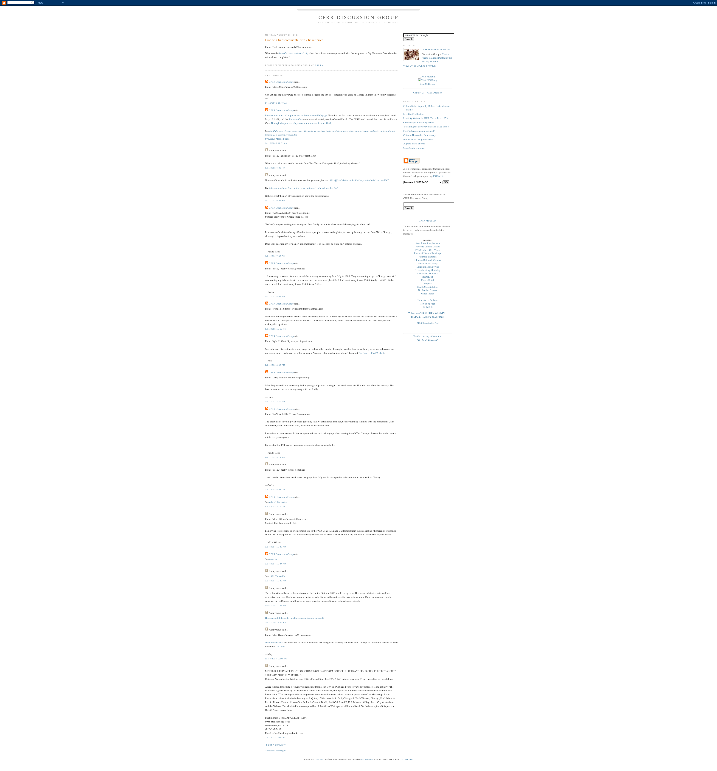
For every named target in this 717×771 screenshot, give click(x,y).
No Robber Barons (427, 290)
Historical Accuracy (428, 263)
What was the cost (274, 642)
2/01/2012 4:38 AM (275, 365)
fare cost (273, 559)
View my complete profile (419, 66)
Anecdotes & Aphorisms (427, 243)
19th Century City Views (427, 250)
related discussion (278, 502)
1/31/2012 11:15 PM (275, 329)
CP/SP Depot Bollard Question (418, 122)
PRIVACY (438, 176)
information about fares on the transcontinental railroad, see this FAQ (303, 188)
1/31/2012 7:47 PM (275, 256)
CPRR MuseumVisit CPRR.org (427, 80)
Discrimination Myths (428, 266)
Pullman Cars (296, 119)
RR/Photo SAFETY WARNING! (427, 317)
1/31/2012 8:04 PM (275, 296)
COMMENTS (408, 759)
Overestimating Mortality (427, 270)
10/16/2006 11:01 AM (276, 143)
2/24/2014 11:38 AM (275, 605)
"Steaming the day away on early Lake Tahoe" (426, 126)
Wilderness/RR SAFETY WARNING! (427, 313)
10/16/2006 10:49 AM (276, 103)
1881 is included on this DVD (358, 180)
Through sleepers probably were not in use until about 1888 (301, 123)
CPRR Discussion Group (358, 17)
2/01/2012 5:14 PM (275, 457)
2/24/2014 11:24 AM (275, 564)
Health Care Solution (427, 286)
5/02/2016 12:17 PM (275, 622)
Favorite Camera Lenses (428, 246)
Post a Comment (276, 745)
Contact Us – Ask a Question (427, 92)
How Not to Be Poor (428, 300)
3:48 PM (319, 65)
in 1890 (281, 646)
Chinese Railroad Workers (428, 260)
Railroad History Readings (427, 253)
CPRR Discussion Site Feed (427, 323)
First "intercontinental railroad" (419, 130)
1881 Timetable (277, 576)
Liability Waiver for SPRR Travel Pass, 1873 (425, 118)
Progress (427, 283)
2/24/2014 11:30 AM (275, 581)
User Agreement (367, 759)
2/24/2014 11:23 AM (275, 547)
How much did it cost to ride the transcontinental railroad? (294, 617)
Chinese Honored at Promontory (419, 135)
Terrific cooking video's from (427, 338)
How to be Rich (427, 303)
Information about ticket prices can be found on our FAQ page (296, 115)
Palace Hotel (427, 280)
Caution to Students (428, 273)
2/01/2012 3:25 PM (275, 401)
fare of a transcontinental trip (293, 53)
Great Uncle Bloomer (414, 147)
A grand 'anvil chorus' (414, 143)
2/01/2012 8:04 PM (275, 490)
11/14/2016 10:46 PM (276, 659)
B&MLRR (427, 276)
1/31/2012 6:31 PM (275, 200)
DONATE (427, 307)
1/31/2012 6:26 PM (275, 168)
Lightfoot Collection (413, 114)
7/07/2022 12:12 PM (275, 738)
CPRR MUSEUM (427, 220)
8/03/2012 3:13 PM (275, 507)
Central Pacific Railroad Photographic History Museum (437, 57)
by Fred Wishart (371, 353)
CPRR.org (319, 759)
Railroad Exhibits (428, 256)
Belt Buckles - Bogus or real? (418, 139)
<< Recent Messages (275, 750)
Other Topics (427, 293)
